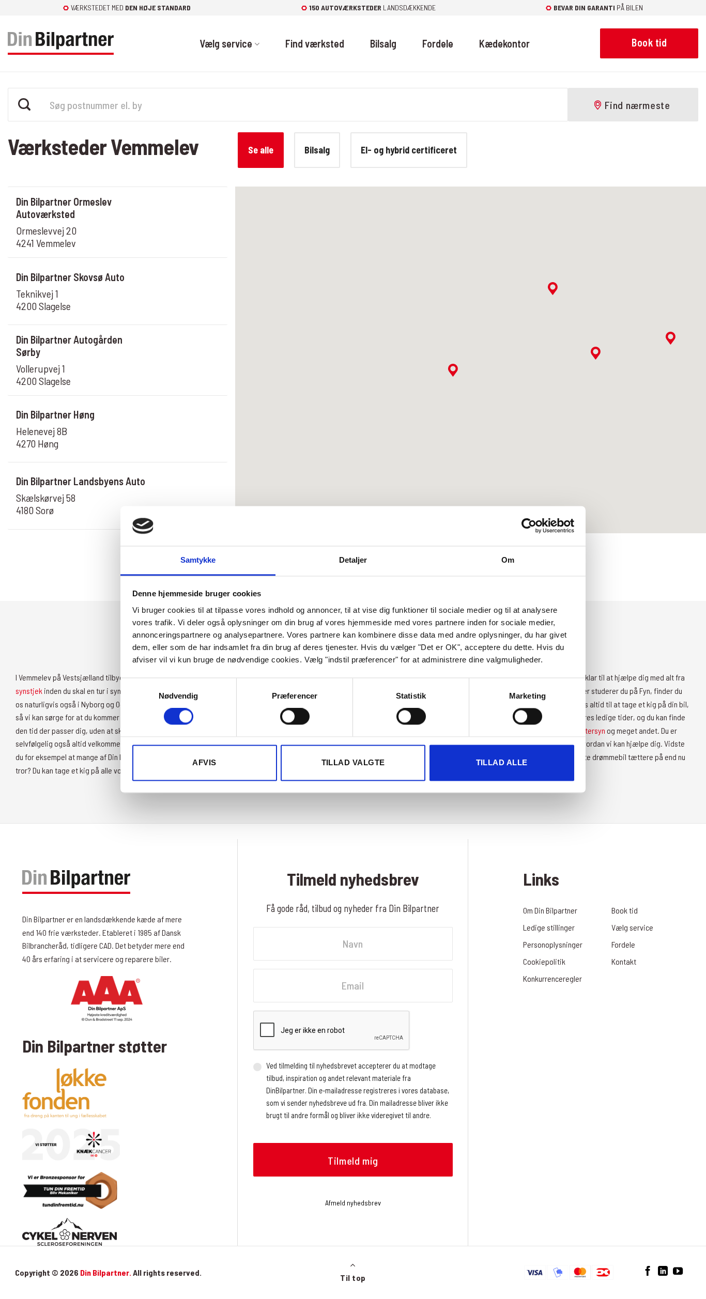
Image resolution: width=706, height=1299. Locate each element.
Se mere (186, 237)
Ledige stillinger (549, 927)
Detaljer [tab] (353, 559)
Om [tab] (507, 559)
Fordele (437, 43)
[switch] (295, 716)
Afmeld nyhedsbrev (353, 1202)
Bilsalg (383, 43)
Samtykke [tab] (198, 559)
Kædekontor (504, 43)
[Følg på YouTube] (678, 1271)
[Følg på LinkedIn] (663, 1271)
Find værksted (314, 43)
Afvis (204, 762)
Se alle (260, 150)
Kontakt (623, 961)
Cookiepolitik (544, 961)
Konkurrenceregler (552, 978)
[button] (453, 370)
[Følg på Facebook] (648, 1271)
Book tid (186, 207)
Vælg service (225, 43)
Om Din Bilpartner (550, 910)
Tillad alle (502, 762)
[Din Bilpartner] (61, 43)
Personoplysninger (552, 944)
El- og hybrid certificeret (409, 150)
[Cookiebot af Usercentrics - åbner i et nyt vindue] (529, 526)
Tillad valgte (353, 762)
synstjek (29, 690)
